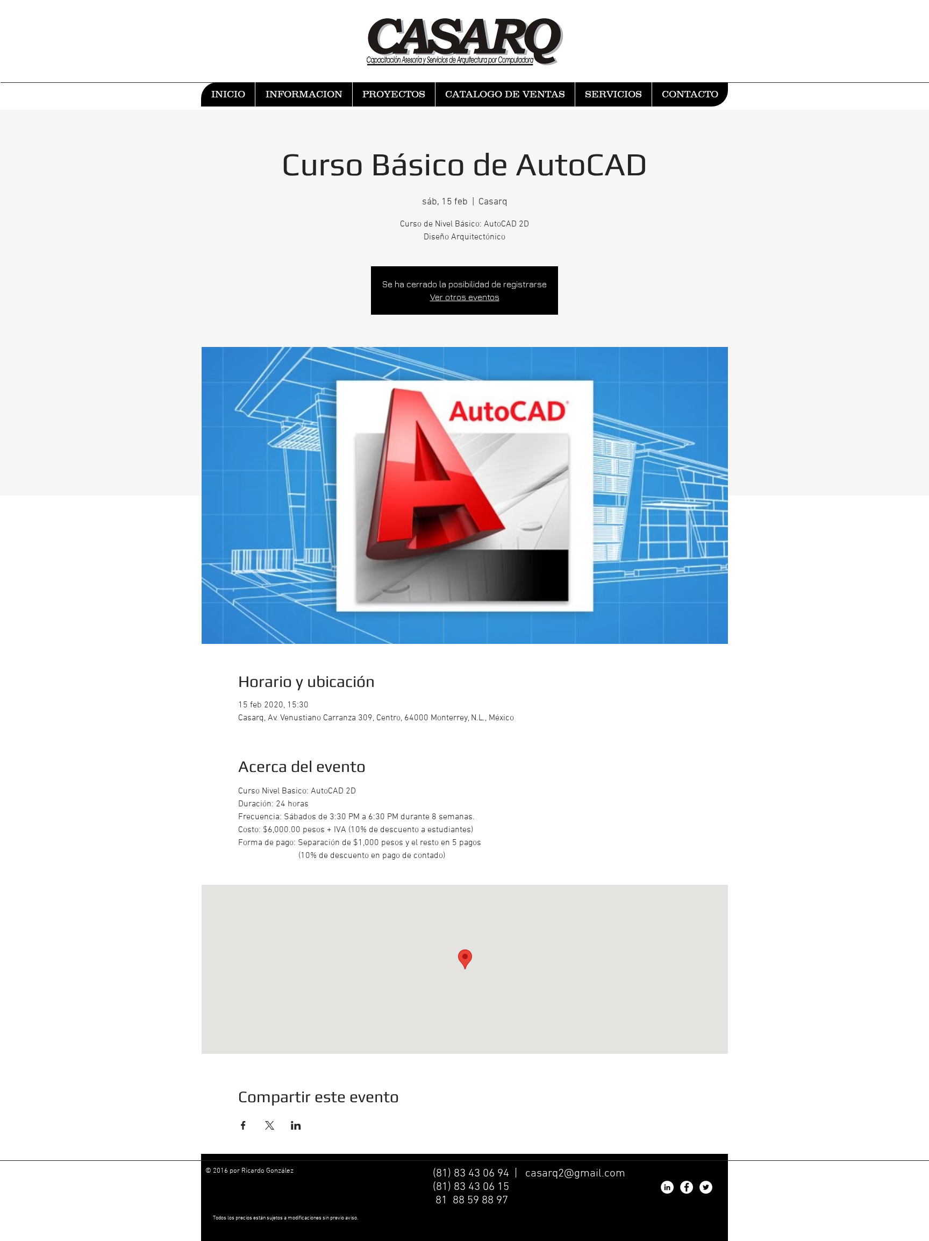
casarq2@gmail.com (575, 1173)
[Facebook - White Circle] (686, 1187)
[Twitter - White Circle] (705, 1187)
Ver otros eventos (464, 297)
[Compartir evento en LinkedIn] (296, 1125)
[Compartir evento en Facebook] (243, 1125)
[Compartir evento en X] (270, 1125)
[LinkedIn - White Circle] (667, 1187)
